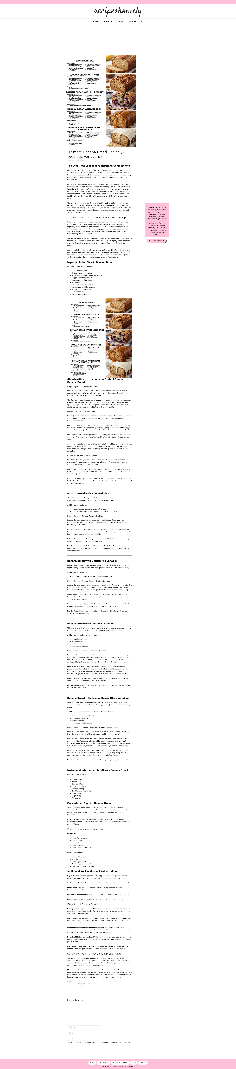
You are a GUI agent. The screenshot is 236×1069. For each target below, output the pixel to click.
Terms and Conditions (120, 1062)
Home (96, 21)
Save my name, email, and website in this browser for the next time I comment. (100, 1042)
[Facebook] (211, 2)
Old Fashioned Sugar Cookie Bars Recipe (81, 983)
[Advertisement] (118, 38)
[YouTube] (229, 2)
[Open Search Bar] (142, 21)
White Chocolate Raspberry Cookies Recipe (81, 985)
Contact (143, 1062)
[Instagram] (216, 2)
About (132, 21)
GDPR (134, 1062)
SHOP (122, 21)
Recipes (108, 21)
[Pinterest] (220, 2)
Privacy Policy (103, 1062)
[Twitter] (225, 2)
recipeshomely (118, 11)
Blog (70, 981)
